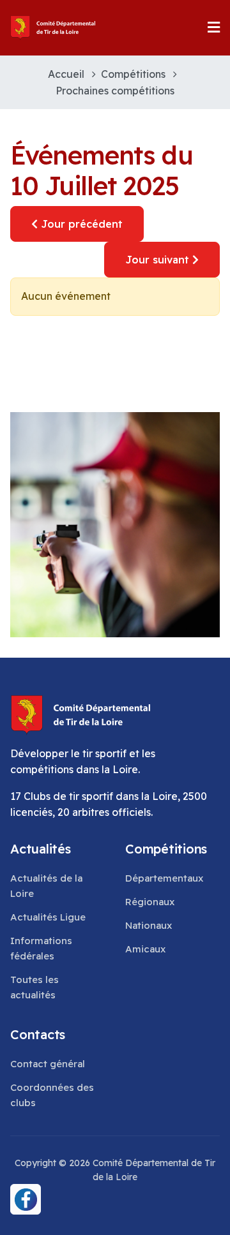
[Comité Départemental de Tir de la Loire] (53, 27)
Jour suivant (158, 259)
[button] (214, 27)
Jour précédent (80, 224)
